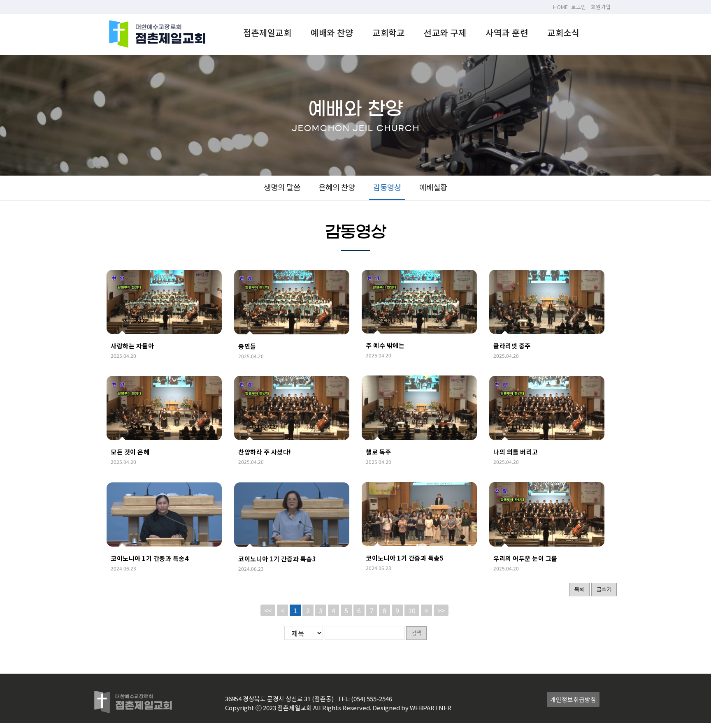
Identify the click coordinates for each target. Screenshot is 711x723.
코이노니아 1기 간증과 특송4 (149, 558)
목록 (579, 589)
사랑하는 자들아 (132, 345)
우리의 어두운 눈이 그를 (525, 558)
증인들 (247, 346)
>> (441, 610)
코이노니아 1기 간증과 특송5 (405, 558)
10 (412, 610)
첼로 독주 (378, 451)
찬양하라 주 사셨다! (264, 451)
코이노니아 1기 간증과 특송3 (277, 558)
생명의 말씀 (282, 186)
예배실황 (433, 186)
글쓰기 (604, 589)
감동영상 (387, 186)
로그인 (578, 7)
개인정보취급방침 (573, 699)
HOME (560, 7)
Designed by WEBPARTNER (411, 707)
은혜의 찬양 (336, 186)
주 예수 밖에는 (385, 345)
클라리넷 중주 (512, 345)
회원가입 (601, 7)
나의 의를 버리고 (515, 451)
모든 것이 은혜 (130, 451)
